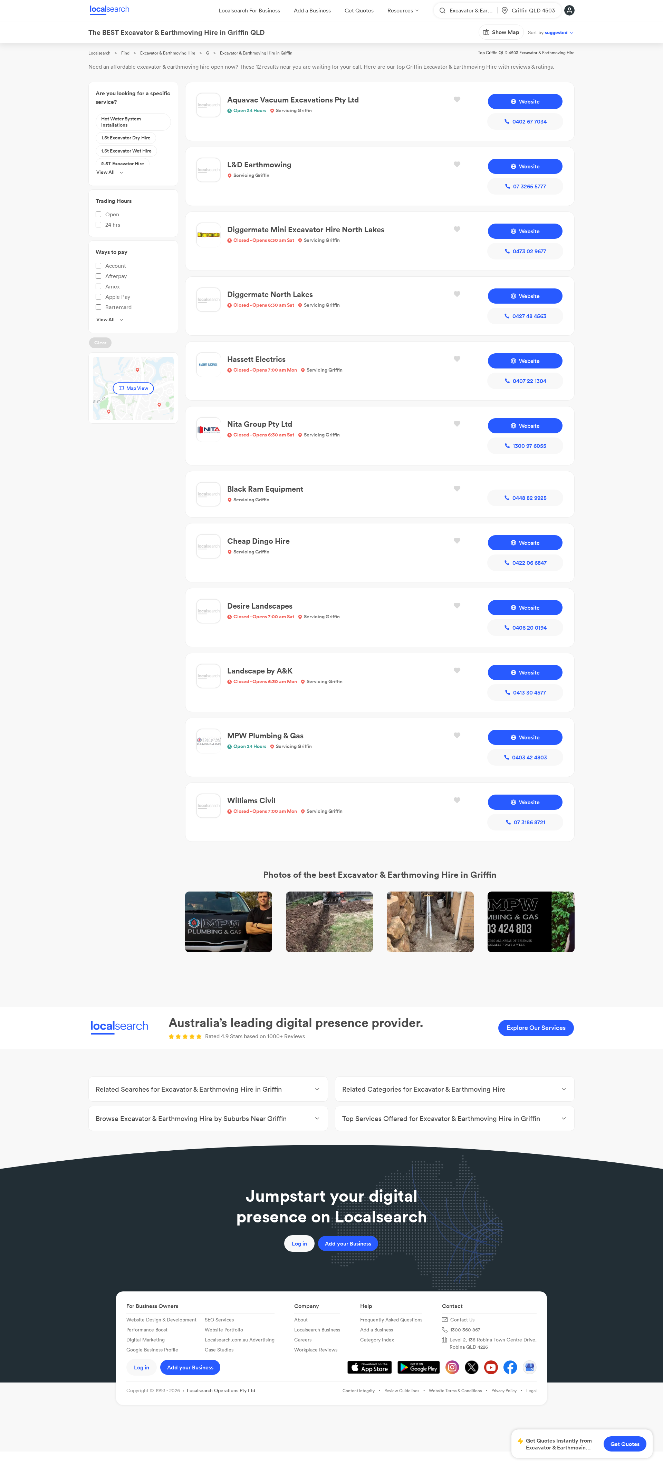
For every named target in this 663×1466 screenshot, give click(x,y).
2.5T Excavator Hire (122, 163)
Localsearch (99, 53)
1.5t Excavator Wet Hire (126, 151)
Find (125, 53)
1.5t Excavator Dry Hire (126, 138)
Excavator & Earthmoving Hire (167, 53)
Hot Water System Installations (121, 122)
